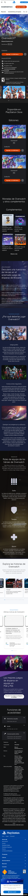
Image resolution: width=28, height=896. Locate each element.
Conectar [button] (4, 866)
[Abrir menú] (1, 2)
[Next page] (26, 11)
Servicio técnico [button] (6, 860)
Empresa (4, 849)
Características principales (14, 11)
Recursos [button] (4, 863)
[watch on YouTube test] (21, 97)
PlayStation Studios (6, 845)
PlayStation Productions (7, 847)
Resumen (3, 11)
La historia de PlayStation (7, 851)
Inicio (3, 836)
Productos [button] (4, 854)
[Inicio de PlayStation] (14, 2)
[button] (9, 69)
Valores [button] (4, 857)
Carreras (4, 843)
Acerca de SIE (5, 841)
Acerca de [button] (4, 839)
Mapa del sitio (24, 890)
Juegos (7, 836)
